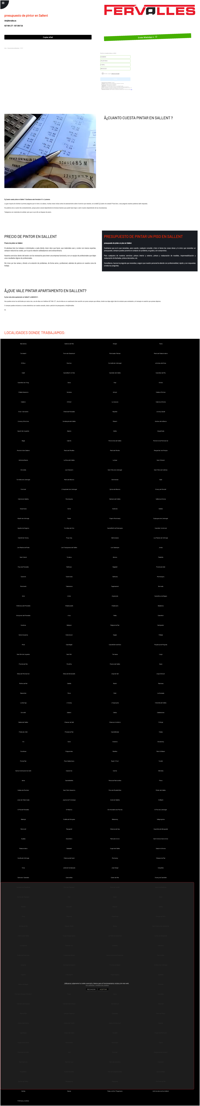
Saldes (161, 509)
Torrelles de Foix (69, 528)
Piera (160, 780)
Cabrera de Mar (69, 344)
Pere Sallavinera (69, 761)
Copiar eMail (48, 37)
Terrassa (115, 654)
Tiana (160, 344)
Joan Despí (115, 868)
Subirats (115, 509)
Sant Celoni (23, 557)
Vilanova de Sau (115, 829)
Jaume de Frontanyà (69, 800)
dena (23, 780)
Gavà (160, 664)
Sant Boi (69, 654)
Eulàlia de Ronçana (69, 819)
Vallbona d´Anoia (161, 499)
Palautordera (23, 848)
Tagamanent (115, 586)
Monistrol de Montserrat (160, 441)
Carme (115, 771)
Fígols (69, 518)
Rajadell (115, 567)
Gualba (23, 839)
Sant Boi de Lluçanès (23, 654)
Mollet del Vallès (161, 790)
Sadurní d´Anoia (161, 848)
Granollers (69, 839)
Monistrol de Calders (23, 450)
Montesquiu (160, 576)
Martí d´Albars (160, 751)
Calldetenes (160, 712)
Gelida (23, 1091)
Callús (115, 712)
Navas (69, 1091)
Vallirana (115, 576)
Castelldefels (69, 780)
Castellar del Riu (161, 373)
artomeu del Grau (160, 363)
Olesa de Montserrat (23, 674)
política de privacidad (115, 73)
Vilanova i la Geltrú (115, 722)
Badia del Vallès (23, 722)
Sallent (69, 712)
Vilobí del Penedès (69, 411)
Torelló (161, 761)
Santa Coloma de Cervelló (23, 771)
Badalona (161, 606)
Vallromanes (115, 538)
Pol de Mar (23, 761)
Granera (114, 741)
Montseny (115, 858)
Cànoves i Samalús (23, 877)
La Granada (160, 693)
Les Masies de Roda (23, 547)
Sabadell (69, 848)
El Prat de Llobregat (161, 809)
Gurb (69, 741)
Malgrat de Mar (114, 625)
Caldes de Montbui (23, 790)
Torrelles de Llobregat (23, 479)
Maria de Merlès (115, 450)
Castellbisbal (115, 732)
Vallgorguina (161, 819)
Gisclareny (161, 741)
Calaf (23, 373)
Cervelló (23, 712)
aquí (131, 89)
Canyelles (161, 868)
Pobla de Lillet (23, 732)
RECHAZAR (91, 989)
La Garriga (23, 703)
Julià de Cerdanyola (69, 868)
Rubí (115, 693)
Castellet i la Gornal (161, 528)
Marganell (69, 829)
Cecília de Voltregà (23, 858)
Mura (69, 693)
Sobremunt (69, 635)
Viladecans (115, 606)
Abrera (115, 557)
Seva (69, 382)
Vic (23, 741)
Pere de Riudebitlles (115, 790)
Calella (69, 683)
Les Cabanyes (115, 547)
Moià (23, 644)
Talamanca (69, 586)
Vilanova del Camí (69, 858)
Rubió (115, 683)
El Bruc (23, 363)
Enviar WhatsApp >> (146, 37)
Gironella (23, 470)
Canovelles (69, 877)
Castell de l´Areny (23, 538)
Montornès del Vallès (115, 441)
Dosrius (69, 363)
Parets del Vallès (115, 664)
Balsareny (115, 819)
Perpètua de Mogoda (160, 644)
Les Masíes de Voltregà (161, 538)
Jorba (160, 547)
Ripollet (115, 411)
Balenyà (23, 819)
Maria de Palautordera (161, 353)
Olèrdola (160, 771)
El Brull (69, 402)
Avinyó (115, 392)
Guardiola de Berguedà (161, 829)
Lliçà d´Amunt (160, 674)
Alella (115, 431)
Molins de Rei (23, 683)
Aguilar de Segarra (23, 528)
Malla (114, 615)
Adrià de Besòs (23, 460)
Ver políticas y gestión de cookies (97, 985)
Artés (69, 596)
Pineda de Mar (69, 732)
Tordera (69, 557)
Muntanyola (69, 499)
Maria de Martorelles (115, 780)
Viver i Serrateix (23, 411)
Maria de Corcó (115, 839)
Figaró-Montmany (114, 518)
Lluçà (160, 654)
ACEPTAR (103, 989)
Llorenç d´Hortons (23, 421)
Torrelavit (23, 353)
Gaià (160, 479)
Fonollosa (23, 751)
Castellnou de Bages (160, 596)
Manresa (160, 683)
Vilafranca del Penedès (23, 606)
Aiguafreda (160, 431)
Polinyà (161, 722)
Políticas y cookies (23, 1101)
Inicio (5, 48)
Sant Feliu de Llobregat (115, 470)
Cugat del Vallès (115, 848)
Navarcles (23, 693)
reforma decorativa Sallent (160, 1091)
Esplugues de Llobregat (160, 518)
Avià (23, 596)
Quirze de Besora (115, 489)
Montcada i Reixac (115, 353)
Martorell (23, 829)
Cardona (23, 625)
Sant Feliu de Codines (160, 470)
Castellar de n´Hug (23, 382)
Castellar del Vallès (115, 373)
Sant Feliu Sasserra (69, 790)
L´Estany (69, 703)
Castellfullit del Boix (115, 644)
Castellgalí (69, 644)
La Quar (115, 460)
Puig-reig (69, 538)
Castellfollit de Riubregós (115, 528)
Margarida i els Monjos (161, 450)
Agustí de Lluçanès (23, 431)
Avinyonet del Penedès (23, 615)
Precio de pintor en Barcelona (13, 48)
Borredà (160, 586)
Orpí (115, 382)
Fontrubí (23, 489)
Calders (23, 402)
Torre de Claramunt (69, 353)
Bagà (23, 441)
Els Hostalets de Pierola (115, 809)
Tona (23, 868)
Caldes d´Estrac (161, 392)
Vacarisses (23, 509)
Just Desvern (69, 470)
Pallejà (161, 635)
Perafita (69, 664)
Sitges (115, 344)
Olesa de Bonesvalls (69, 674)
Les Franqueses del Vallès (69, 547)
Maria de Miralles (69, 450)
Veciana (69, 392)
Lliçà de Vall (115, 674)
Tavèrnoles (69, 576)
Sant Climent (161, 460)
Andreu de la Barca (160, 421)
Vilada (161, 732)
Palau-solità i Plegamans (114, 1091)
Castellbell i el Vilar (69, 373)
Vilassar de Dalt (69, 722)
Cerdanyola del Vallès (69, 421)
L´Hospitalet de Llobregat (69, 489)
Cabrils (69, 441)
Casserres (69, 771)
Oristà (161, 382)
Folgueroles (69, 751)
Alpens (69, 431)
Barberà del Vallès (114, 499)
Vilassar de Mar (160, 858)
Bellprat (69, 625)
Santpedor (160, 625)
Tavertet (23, 576)
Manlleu (115, 751)
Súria (69, 509)
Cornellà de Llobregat (115, 363)
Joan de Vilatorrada (23, 800)
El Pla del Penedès (23, 809)
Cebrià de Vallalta (23, 499)
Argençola (115, 596)
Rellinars (69, 567)
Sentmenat (114, 479)
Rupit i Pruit (115, 761)
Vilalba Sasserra (23, 392)
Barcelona (23, 344)
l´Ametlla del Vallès (160, 703)
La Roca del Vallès (69, 460)
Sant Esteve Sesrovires (160, 839)
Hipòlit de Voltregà (23, 518)
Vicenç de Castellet (161, 877)
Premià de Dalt (160, 567)
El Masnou (69, 809)
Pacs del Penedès (23, 567)
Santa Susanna (23, 635)
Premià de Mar (23, 664)
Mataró (115, 421)
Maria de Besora (69, 479)
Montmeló (23, 586)
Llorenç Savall (160, 411)
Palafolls (160, 557)
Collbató (160, 800)
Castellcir (161, 615)
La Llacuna (115, 402)
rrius (69, 615)
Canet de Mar (115, 877)
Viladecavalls (69, 606)
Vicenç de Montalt (160, 489)
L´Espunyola (115, 703)
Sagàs (115, 635)
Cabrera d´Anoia (161, 402)
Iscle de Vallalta (115, 800)
